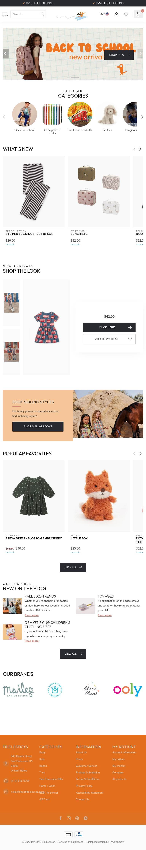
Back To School (48, 792)
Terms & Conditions (87, 779)
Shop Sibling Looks (38, 426)
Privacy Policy (84, 785)
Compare (118, 772)
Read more (32, 615)
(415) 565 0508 (20, 780)
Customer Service (86, 765)
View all (71, 653)
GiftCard (44, 799)
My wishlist (118, 765)
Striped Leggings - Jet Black (29, 234)
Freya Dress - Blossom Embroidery (34, 538)
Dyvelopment (117, 842)
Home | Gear (47, 785)
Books (43, 765)
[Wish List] (126, 14)
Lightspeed (77, 842)
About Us (81, 752)
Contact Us (82, 799)
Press (79, 759)
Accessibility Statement (89, 792)
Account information (124, 752)
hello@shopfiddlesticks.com (27, 791)
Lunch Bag (79, 234)
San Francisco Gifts (51, 779)
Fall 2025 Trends (40, 596)
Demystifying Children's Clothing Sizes (47, 624)
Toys (42, 772)
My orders (118, 759)
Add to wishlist (107, 338)
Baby (42, 752)
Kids (41, 759)
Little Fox (79, 538)
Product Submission (88, 772)
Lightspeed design (96, 842)
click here (107, 327)
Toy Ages (106, 596)
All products (119, 779)
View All (71, 567)
